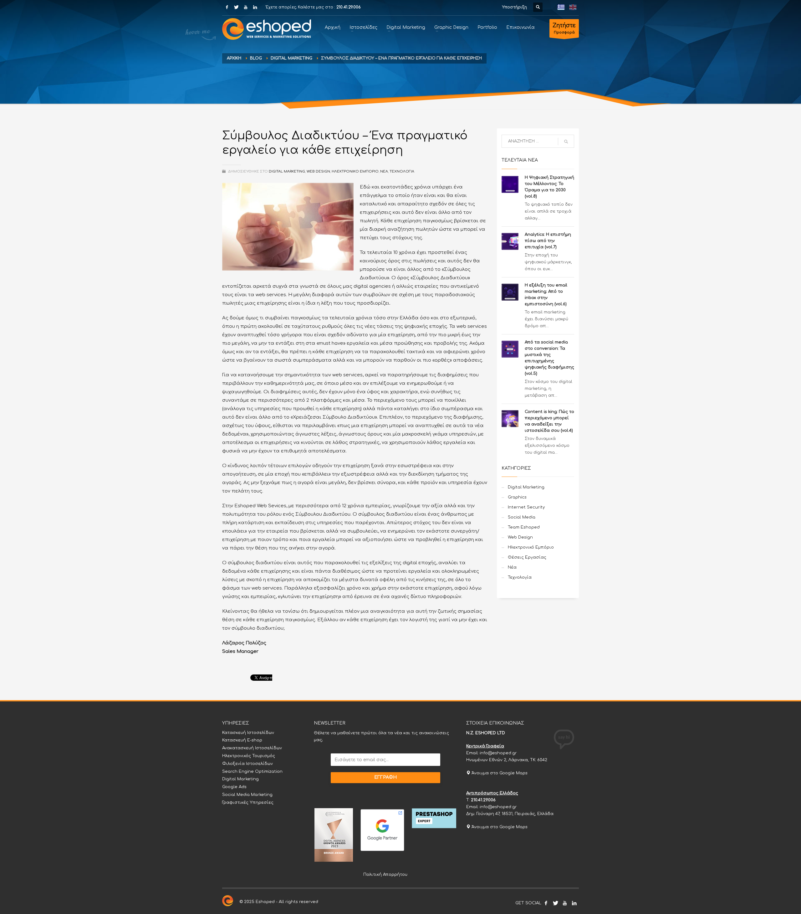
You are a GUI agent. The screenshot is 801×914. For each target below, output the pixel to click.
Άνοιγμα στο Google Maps (499, 773)
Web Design (318, 171)
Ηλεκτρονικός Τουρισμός (248, 756)
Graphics (517, 497)
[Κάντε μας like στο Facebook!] (546, 903)
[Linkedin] (255, 7)
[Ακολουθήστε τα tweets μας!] (555, 903)
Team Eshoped (524, 527)
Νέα (384, 171)
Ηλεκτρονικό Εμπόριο (355, 171)
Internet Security (526, 507)
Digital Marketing (291, 58)
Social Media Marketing (247, 795)
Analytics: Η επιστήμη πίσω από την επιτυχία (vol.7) (548, 240)
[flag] (561, 7)
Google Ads (234, 787)
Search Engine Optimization (252, 771)
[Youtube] (245, 7)
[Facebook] (227, 7)
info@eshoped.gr (498, 753)
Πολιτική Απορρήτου (385, 874)
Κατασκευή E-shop (242, 740)
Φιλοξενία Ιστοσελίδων (247, 764)
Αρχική (234, 58)
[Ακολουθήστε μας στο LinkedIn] (574, 903)
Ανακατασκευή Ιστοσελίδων (252, 748)
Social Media (521, 517)
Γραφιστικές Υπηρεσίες (247, 802)
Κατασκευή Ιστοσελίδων (248, 733)
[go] (566, 141)
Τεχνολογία (402, 171)
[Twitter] (236, 7)
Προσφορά (564, 28)
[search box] (538, 7)
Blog (256, 58)
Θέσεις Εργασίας (527, 557)
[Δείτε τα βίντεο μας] (564, 903)
